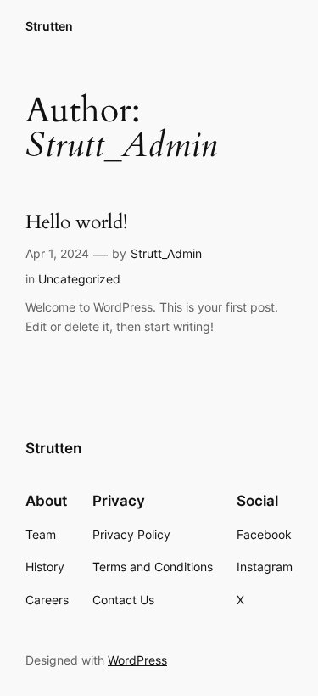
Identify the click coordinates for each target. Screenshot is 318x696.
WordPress (137, 660)
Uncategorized (79, 279)
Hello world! (76, 222)
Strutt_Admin (166, 253)
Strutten (49, 26)
